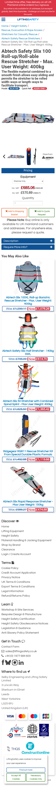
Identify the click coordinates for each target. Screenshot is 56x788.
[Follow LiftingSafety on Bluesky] (8, 663)
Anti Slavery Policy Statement (20, 632)
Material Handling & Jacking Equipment (26, 540)
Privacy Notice (10, 577)
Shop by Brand (10, 545)
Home (4, 26)
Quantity (28, 198)
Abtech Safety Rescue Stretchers (20, 38)
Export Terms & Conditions (18, 586)
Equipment (28, 176)
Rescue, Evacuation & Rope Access (22, 30)
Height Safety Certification (18, 618)
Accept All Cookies (16, 777)
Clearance (8, 549)
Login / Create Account (16, 554)
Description (11, 240)
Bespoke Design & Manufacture (21, 614)
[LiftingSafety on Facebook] (2, 663)
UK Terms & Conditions (15, 581)
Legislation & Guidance (16, 628)
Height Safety (19, 26)
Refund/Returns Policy (15, 595)
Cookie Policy (9, 568)
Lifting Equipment (12, 531)
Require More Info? (15, 247)
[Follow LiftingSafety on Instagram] (15, 663)
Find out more (25, 770)
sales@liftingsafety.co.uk (20, 651)
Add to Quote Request (43, 213)
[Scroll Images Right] (4, 156)
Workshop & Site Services (17, 609)
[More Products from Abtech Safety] (48, 158)
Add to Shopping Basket (16, 213)
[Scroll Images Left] (34, 156)
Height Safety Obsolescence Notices (24, 623)
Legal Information (12, 591)
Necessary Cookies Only (36, 777)
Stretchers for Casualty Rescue (19, 34)
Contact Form (10, 646)
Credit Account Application (18, 572)
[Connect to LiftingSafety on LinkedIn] (21, 663)
